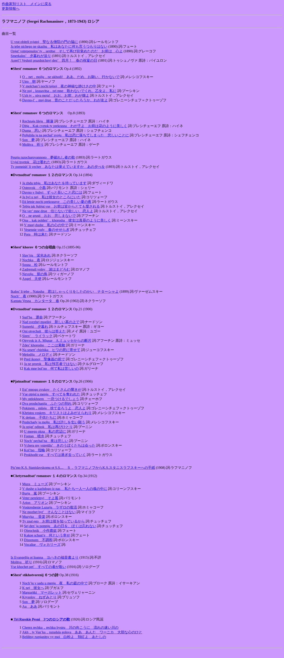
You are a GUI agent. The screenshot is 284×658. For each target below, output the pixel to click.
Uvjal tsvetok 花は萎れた (31, 162)
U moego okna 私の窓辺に (45, 431)
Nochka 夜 (31, 260)
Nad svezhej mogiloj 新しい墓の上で (50, 322)
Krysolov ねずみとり (39, 597)
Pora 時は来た (36, 234)
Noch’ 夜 (18, 296)
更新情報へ (11, 8)
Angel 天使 (31, 279)
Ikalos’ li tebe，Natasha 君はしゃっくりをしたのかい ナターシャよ (65, 291)
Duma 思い (31, 130)
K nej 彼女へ (33, 588)
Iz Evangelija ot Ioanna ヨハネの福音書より (45, 557)
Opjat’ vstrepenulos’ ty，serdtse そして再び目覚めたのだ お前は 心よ (67, 51)
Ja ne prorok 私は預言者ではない (50, 364)
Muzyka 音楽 (33, 517)
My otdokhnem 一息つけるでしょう (50, 399)
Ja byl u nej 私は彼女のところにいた (51, 197)
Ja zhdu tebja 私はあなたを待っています (54, 183)
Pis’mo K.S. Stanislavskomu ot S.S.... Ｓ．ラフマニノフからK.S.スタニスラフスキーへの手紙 (83, 467)
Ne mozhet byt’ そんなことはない (49, 512)
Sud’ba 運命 (32, 317)
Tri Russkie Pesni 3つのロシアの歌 (41, 619)
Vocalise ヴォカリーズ (42, 544)
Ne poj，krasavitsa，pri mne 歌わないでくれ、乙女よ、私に (69, 91)
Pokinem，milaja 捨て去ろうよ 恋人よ (54, 408)
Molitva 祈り (33, 144)
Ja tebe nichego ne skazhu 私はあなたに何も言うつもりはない (59, 46)
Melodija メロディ (37, 354)
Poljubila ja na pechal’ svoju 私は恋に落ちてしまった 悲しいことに (75, 135)
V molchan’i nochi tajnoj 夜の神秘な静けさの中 (59, 86)
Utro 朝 (29, 81)
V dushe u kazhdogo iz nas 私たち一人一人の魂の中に (64, 489)
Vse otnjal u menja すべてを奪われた (51, 394)
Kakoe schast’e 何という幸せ (47, 535)
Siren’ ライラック (37, 336)
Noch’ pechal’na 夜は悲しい (46, 441)
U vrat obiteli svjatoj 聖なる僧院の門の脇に (44, 42)
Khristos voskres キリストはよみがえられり (57, 413)
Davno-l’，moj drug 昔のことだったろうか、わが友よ (65, 100)
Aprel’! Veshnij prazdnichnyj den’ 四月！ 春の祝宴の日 (54, 60)
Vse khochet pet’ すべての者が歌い (38, 567)
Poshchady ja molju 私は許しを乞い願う (53, 422)
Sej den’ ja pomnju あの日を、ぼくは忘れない (60, 526)
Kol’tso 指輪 (34, 450)
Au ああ (29, 606)
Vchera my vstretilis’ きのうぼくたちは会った (59, 445)
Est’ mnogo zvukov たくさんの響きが (51, 389)
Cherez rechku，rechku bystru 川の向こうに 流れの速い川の (70, 627)
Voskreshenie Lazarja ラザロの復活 (49, 507)
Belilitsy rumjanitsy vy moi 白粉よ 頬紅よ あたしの (64, 637)
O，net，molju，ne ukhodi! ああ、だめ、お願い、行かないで (71, 77)
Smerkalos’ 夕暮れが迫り (31, 56)
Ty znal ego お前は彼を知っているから (53, 521)
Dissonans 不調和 (38, 540)
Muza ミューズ (35, 484)
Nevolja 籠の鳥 (34, 274)
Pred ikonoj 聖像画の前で (44, 359)
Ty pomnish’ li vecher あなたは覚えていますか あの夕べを (58, 167)
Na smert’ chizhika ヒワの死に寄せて (51, 350)
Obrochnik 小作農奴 (40, 530)
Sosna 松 (30, 265)
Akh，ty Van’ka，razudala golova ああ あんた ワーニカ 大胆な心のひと (82, 632)
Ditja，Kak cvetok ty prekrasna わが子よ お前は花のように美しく (74, 126)
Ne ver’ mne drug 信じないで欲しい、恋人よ (57, 211)
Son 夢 (28, 140)
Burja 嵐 (29, 493)
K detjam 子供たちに (39, 417)
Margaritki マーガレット (42, 592)
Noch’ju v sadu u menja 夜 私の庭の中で (55, 583)
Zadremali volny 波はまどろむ (46, 269)
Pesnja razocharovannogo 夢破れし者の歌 (43, 157)
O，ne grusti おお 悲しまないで (49, 216)
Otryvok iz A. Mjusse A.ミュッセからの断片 (56, 340)
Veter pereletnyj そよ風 (40, 498)
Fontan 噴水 (34, 436)
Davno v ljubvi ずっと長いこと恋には (52, 192)
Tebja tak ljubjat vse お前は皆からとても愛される (61, 206)
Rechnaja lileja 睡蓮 (37, 121)
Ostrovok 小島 (34, 188)
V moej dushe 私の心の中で (46, 225)
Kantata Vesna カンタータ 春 (35, 301)
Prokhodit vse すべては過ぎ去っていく (55, 455)
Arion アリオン (35, 503)
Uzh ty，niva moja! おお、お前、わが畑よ (55, 95)
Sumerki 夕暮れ (35, 326)
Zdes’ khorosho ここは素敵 (43, 345)
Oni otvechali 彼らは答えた (44, 331)
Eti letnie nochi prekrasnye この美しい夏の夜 (56, 202)
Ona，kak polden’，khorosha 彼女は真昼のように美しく (66, 220)
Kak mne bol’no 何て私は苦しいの (51, 368)
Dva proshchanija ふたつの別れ (47, 403)
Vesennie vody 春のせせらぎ (46, 230)
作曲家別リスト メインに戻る (26, 4)
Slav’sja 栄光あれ (36, 255)
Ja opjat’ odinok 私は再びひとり (47, 427)
